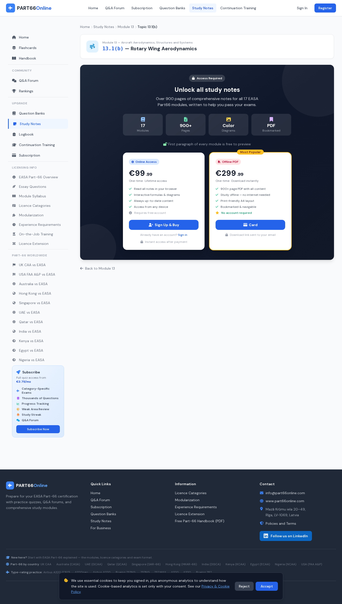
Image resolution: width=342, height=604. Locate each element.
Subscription (141, 8)
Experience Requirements (40, 224)
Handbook (27, 58)
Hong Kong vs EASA (35, 293)
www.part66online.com (285, 501)
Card (253, 225)
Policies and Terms (281, 523)
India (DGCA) (211, 564)
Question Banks (172, 8)
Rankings (26, 91)
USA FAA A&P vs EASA (37, 274)
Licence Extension (34, 243)
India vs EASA (30, 331)
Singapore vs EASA (34, 303)
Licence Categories (35, 205)
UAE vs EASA (29, 312)
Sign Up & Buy (167, 225)
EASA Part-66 (52, 557)
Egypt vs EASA (31, 350)
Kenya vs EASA (31, 341)
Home (93, 8)
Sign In (302, 8)
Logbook (26, 134)
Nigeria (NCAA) (285, 564)
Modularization (31, 215)
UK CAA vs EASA (32, 265)
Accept (267, 586)
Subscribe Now (38, 429)
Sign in (182, 235)
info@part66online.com (285, 493)
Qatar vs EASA (31, 322)
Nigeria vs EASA (31, 360)
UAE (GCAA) (93, 564)
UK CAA (46, 564)
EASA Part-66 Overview (38, 177)
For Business (101, 528)
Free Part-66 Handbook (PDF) (199, 521)
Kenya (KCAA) (235, 564)
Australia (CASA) (68, 564)
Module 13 (126, 27)
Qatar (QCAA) (117, 564)
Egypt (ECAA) (260, 564)
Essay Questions (32, 186)
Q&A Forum (114, 8)
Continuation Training (238, 8)
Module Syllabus (32, 196)
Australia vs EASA (33, 284)
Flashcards (28, 48)
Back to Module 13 (100, 268)
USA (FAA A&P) (311, 564)
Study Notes (202, 8)
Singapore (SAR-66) (146, 564)
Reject (244, 586)
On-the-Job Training (36, 234)
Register (325, 8)
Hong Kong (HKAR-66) (181, 564)
